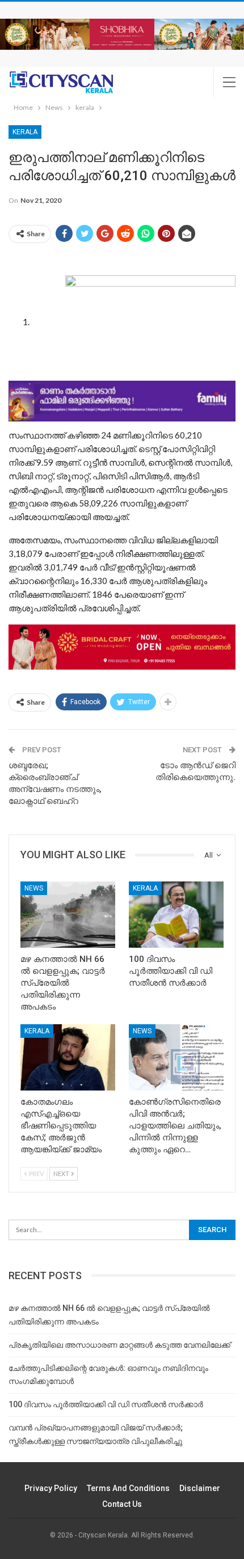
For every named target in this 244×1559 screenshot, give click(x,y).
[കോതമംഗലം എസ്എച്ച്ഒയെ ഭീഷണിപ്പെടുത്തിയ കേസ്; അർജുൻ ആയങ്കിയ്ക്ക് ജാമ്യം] (67, 1057)
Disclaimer (199, 1488)
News (33, 888)
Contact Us (122, 1504)
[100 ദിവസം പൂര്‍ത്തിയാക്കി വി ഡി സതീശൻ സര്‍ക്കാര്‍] (176, 914)
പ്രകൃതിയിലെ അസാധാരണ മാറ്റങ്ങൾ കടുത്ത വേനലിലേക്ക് (119, 1344)
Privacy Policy (50, 1488)
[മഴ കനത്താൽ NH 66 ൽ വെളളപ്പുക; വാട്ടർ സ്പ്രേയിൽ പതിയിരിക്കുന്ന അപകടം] (67, 914)
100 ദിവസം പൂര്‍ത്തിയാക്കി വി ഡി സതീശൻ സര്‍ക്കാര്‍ (106, 1404)
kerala (24, 132)
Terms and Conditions (128, 1488)
